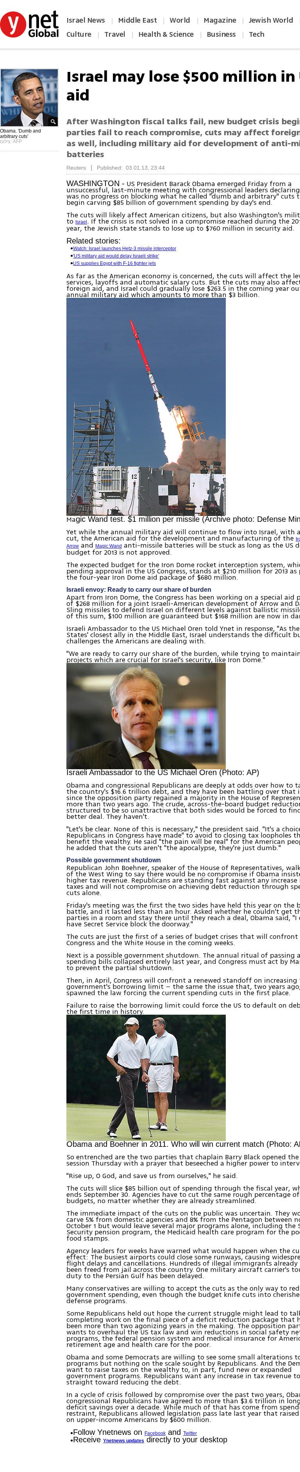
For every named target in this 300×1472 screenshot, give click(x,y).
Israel (81, 222)
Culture (78, 34)
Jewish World (271, 20)
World (181, 20)
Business (221, 34)
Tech (256, 34)
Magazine (220, 20)
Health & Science (166, 34)
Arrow (72, 546)
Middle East (137, 20)
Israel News (85, 20)
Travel (114, 34)
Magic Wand (108, 546)
